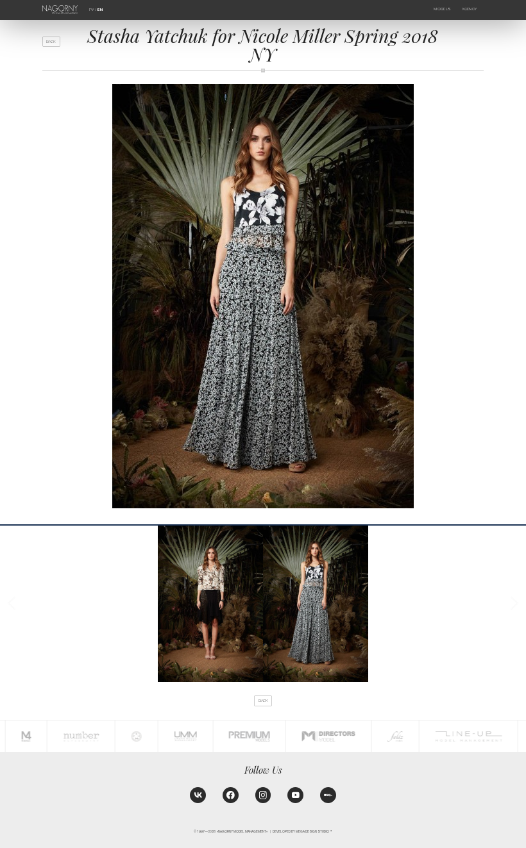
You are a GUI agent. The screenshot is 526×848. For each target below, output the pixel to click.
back (51, 42)
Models (442, 9)
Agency (469, 9)
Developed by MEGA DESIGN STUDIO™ (302, 831)
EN (100, 10)
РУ (91, 10)
